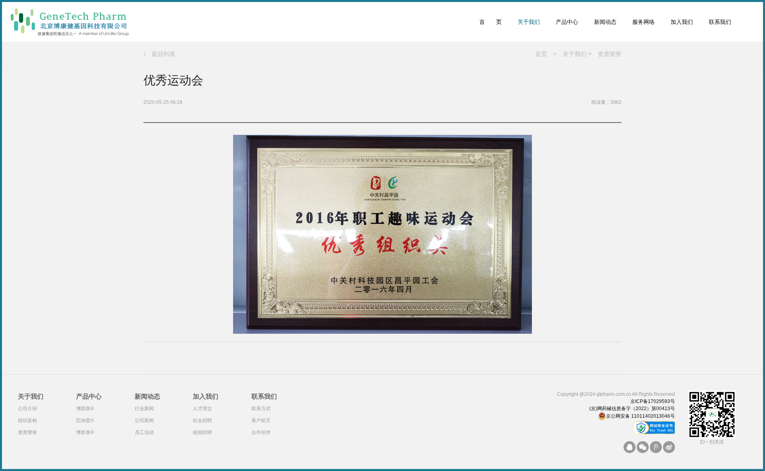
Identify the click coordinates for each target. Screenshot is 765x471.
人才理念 (202, 408)
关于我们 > (574, 54)
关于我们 (529, 22)
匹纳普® (85, 420)
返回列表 (160, 54)
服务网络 (643, 22)
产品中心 (567, 22)
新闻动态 (605, 22)
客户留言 (261, 420)
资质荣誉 (607, 54)
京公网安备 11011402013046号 (640, 416)
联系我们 (720, 22)
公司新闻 (144, 420)
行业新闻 (144, 408)
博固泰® (85, 408)
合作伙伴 (261, 432)
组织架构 (27, 420)
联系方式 (261, 408)
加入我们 (682, 22)
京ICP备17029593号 (652, 401)
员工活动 (144, 432)
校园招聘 (202, 432)
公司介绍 (27, 408)
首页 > (546, 54)
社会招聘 (202, 420)
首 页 (490, 22)
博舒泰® (85, 432)
